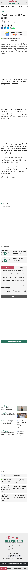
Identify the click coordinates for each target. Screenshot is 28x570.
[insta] (15, 556)
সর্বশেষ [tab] (7, 267)
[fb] (9, 556)
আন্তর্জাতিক (20, 6)
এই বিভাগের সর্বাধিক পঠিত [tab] (14, 342)
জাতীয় (7, 6)
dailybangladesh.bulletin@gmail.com (15, 558)
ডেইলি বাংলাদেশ (11, 563)
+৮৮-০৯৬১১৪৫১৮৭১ (15, 550)
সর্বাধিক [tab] (20, 267)
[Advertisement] (14, 225)
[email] (10, 28)
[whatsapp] (13, 28)
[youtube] (20, 556)
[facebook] (2, 28)
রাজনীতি (13, 6)
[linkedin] (5, 28)
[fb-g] (11, 556)
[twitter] (8, 28)
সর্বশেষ (2, 6)
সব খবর (13, 296)
